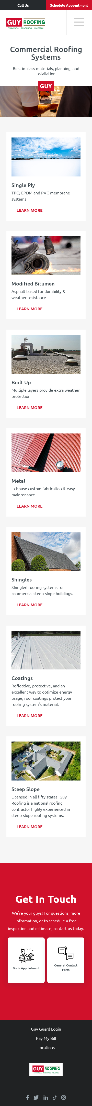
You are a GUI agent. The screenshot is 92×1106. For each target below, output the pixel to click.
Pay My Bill (46, 1038)
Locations (46, 1047)
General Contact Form (65, 967)
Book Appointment (26, 968)
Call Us (23, 5)
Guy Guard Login (46, 1028)
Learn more (29, 210)
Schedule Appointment (69, 5)
